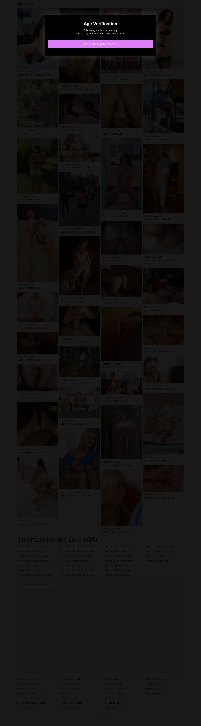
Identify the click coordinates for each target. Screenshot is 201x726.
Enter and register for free (100, 44)
